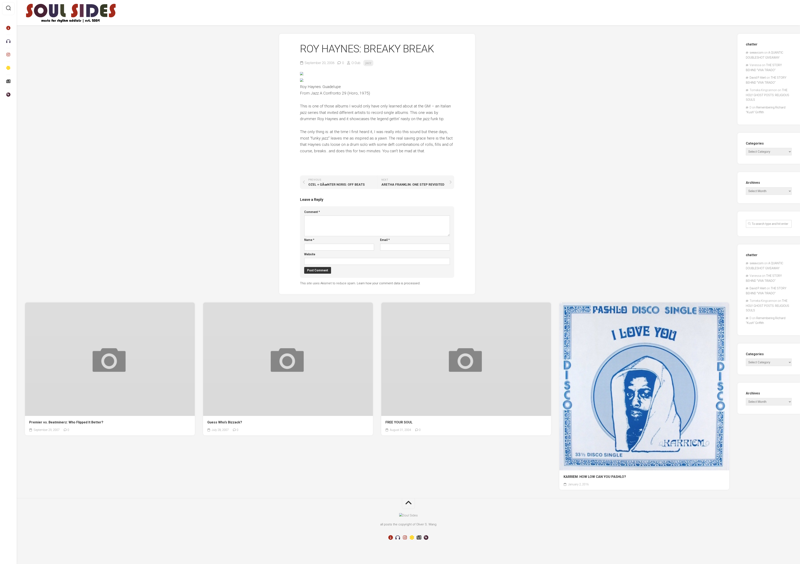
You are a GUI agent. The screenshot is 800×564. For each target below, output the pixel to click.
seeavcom (757, 52)
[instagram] (8, 54)
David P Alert (758, 77)
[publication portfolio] (8, 81)
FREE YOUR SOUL (398, 422)
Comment (312, 212)
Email (385, 240)
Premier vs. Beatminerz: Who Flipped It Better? (66, 422)
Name (309, 240)
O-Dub (355, 63)
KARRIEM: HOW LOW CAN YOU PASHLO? (595, 477)
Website (309, 254)
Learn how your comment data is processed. (388, 283)
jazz (368, 63)
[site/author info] (8, 28)
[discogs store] (8, 95)
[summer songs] (8, 68)
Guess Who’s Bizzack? (224, 422)
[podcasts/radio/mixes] (8, 41)
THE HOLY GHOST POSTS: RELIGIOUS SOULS (767, 94)
